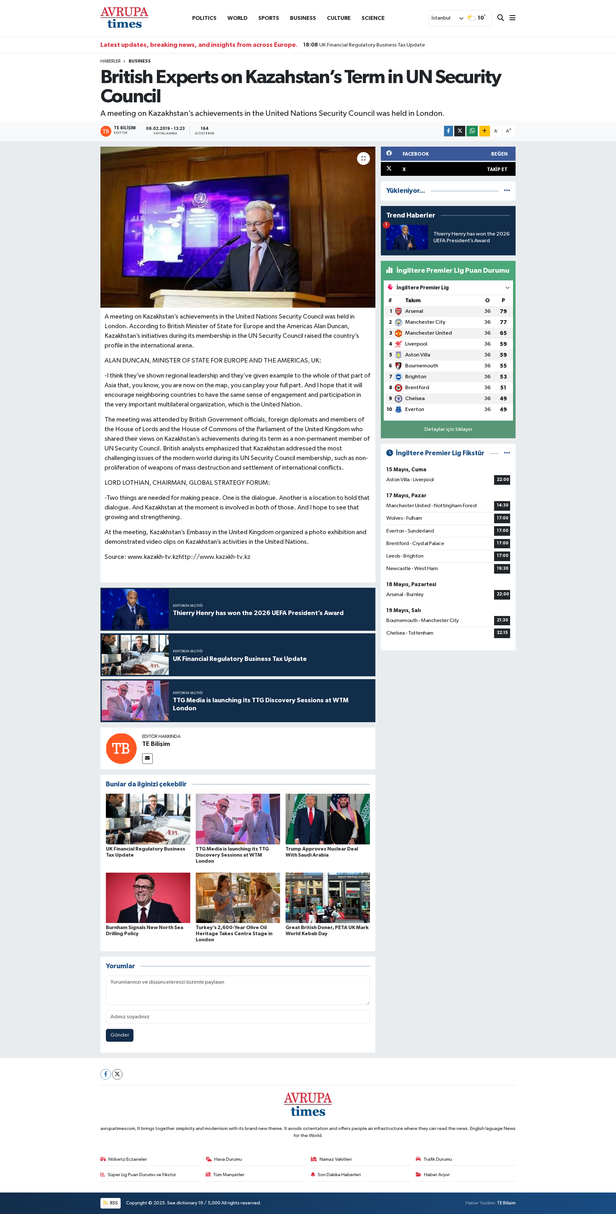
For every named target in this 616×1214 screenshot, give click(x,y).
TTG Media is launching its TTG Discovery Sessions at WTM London (232, 855)
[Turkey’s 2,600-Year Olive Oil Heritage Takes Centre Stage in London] (238, 898)
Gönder (119, 1035)
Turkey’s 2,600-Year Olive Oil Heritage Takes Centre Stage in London (234, 933)
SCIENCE (373, 18)
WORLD (237, 18)
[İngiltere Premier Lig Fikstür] (507, 453)
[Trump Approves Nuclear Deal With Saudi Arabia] (328, 819)
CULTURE (339, 18)
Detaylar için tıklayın (448, 429)
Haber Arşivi (436, 1174)
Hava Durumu (228, 1159)
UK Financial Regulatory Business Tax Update (364, 45)
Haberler (110, 61)
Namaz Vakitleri (336, 1159)
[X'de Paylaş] (459, 131)
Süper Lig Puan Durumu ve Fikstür (142, 1174)
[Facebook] (105, 1074)
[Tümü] (507, 190)
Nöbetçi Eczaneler (127, 1159)
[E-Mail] (147, 758)
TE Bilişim (156, 744)
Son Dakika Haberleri (339, 1174)
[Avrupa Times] (124, 18)
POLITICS (204, 18)
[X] (117, 1074)
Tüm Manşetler (228, 1174)
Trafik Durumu (438, 1159)
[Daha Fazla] (484, 131)
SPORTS (268, 18)
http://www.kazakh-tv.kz (215, 557)
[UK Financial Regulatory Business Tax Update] (148, 819)
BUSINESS (303, 18)
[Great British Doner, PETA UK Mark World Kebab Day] (328, 898)
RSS (113, 1203)
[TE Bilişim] (121, 748)
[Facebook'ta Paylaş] (448, 131)
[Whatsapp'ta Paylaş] (472, 131)
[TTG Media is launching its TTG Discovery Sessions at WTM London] (238, 819)
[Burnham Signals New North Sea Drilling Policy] (148, 898)
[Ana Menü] (510, 18)
